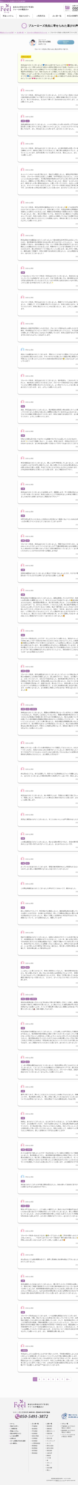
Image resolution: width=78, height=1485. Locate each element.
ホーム (12, 1423)
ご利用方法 (40, 16)
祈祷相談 (34, 1441)
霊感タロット (51, 1431)
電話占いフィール (60, 1480)
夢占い (49, 1470)
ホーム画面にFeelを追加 (17, 1441)
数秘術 (49, 1455)
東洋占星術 (50, 1448)
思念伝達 (49, 1438)
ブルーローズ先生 (44, 41)
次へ (67, 1379)
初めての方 (24, 16)
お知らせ (13, 1438)
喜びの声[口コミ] (15, 1433)
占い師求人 (13, 1443)
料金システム (8, 16)
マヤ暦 (49, 1458)
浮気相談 (34, 1431)
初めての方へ (14, 1426)
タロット (49, 1463)
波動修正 (49, 1428)
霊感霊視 (49, 1426)
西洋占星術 (50, 1445)
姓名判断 (49, 1468)
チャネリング (51, 1441)
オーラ (49, 1443)
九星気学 (49, 1453)
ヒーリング (50, 1436)
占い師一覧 (57, 16)
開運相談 (34, 1445)
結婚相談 (34, 1433)
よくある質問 (14, 1436)
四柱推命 (49, 1450)
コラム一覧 (64, 1423)
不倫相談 (34, 1426)
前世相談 (34, 1450)
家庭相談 (34, 1453)
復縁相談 (34, 1428)
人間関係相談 (36, 1443)
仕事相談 (34, 1438)
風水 (48, 1465)
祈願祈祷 (49, 1433)
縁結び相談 (35, 1436)
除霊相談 (34, 1448)
